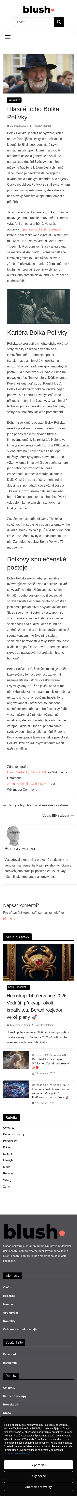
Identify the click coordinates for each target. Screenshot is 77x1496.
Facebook (10, 1354)
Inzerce (8, 1304)
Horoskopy (10, 1140)
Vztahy (7, 1180)
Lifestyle (8, 1160)
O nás (7, 1287)
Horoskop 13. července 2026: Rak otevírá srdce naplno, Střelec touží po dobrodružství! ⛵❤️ (51, 1061)
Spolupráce (11, 1312)
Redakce (9, 1295)
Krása (6, 1147)
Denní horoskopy (18, 987)
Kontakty (9, 1320)
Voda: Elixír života (55, 815)
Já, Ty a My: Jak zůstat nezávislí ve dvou (38, 805)
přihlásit (8, 918)
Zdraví (7, 1186)
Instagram (10, 1362)
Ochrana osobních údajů (17, 1453)
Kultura (7, 1153)
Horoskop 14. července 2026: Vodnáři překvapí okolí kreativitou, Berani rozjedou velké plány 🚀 (37, 1006)
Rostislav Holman (42, 125)
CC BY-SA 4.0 (39, 784)
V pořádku (38, 1465)
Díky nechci (38, 1476)
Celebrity (14, 100)
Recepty (8, 1173)
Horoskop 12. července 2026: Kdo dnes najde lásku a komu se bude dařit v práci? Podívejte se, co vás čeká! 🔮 (50, 1091)
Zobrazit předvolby (38, 1487)
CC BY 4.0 (38, 772)
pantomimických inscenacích (43, 229)
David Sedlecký (18, 772)
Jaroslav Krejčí (17, 784)
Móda (6, 1166)
